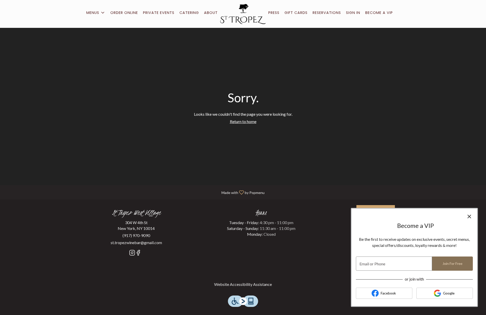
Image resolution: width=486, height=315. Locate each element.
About (211, 12)
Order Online (124, 12)
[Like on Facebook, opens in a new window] (138, 253)
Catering (189, 12)
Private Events (158, 12)
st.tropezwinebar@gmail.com (136, 242)
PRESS (273, 12)
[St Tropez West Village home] (243, 14)
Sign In (353, 12)
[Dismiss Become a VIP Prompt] (469, 216)
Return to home (243, 121)
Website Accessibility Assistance (243, 284)
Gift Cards (296, 12)
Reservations (327, 12)
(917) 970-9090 (136, 235)
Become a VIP (379, 12)
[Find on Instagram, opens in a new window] (132, 253)
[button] (96, 13)
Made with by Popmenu (134, 192)
